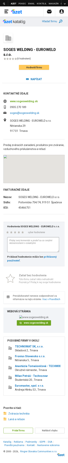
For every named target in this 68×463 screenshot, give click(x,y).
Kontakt (31, 445)
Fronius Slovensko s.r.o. (30, 356)
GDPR (42, 442)
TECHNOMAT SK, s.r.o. (29, 346)
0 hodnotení (24, 58)
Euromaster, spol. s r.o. (29, 385)
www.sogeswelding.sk (24, 101)
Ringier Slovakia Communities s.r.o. (38, 451)
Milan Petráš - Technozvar (31, 375)
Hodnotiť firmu (34, 67)
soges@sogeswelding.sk (24, 112)
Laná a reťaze (16, 419)
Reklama (18, 442)
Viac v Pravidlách (51, 299)
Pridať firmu (18, 430)
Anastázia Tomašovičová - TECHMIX (38, 366)
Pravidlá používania (14, 445)
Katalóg (7, 442)
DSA (50, 442)
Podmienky (31, 442)
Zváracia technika (18, 413)
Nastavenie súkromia (48, 445)
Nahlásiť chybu (49, 430)
